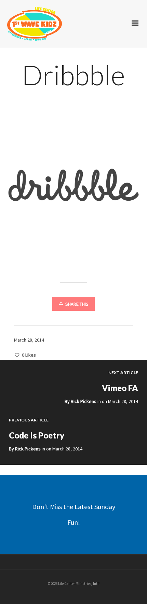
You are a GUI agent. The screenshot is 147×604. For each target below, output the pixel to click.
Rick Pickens (83, 401)
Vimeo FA (120, 388)
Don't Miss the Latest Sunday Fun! (73, 514)
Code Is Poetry (36, 435)
